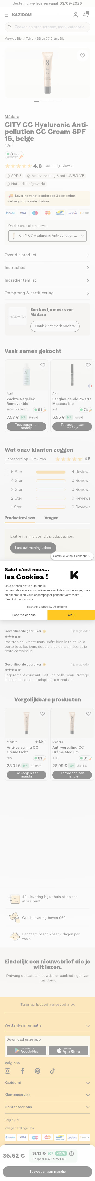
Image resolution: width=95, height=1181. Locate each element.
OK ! (71, 615)
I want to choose (24, 615)
